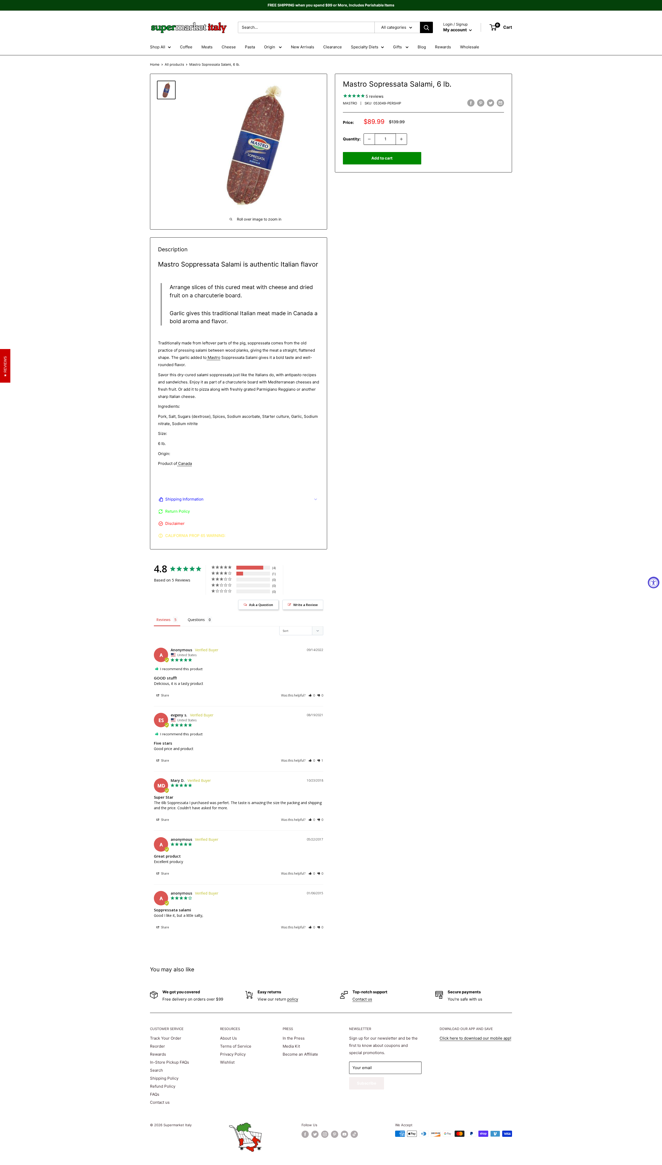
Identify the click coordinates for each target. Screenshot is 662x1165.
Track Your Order (165, 1038)
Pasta (250, 46)
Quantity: (351, 139)
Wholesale (469, 46)
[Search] (426, 27)
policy (292, 999)
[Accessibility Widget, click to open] (653, 582)
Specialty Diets (364, 46)
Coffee (186, 46)
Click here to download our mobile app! (475, 1038)
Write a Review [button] (305, 604)
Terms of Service (235, 1046)
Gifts (398, 46)
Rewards (443, 46)
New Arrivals (302, 46)
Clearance (332, 46)
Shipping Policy (164, 1078)
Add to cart (382, 158)
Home (155, 64)
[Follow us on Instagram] (324, 1134)
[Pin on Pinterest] (480, 103)
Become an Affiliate (300, 1054)
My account (455, 29)
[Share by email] (500, 103)
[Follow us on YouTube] (344, 1134)
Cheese (229, 46)
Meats (207, 46)
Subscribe (366, 1083)
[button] (312, 695)
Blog (422, 46)
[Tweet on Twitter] (490, 103)
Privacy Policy (233, 1054)
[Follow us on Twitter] (315, 1134)
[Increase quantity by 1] (401, 139)
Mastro (350, 103)
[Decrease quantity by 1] (369, 139)
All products (174, 64)
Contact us (362, 999)
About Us (228, 1038)
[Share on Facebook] (471, 103)
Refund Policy (162, 1086)
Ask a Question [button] (261, 604)
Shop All (157, 46)
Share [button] (164, 695)
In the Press (294, 1038)
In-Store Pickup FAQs (169, 1062)
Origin (270, 46)
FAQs (154, 1094)
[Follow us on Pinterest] (334, 1134)
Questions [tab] (196, 619)
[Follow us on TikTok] (354, 1134)
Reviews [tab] (163, 619)
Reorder (157, 1046)
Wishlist (227, 1062)
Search (156, 1070)
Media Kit (291, 1046)
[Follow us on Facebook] (305, 1134)
